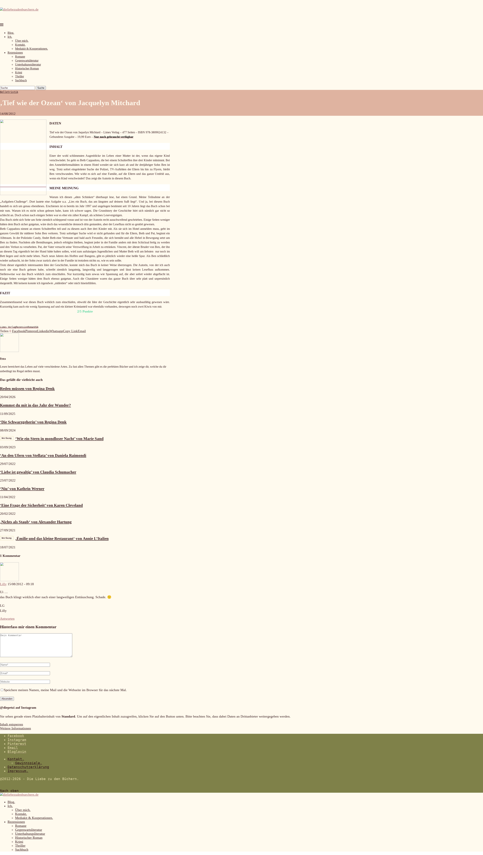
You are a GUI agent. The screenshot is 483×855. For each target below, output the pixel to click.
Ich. (10, 36)
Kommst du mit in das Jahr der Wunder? (35, 405)
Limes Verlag (8, 327)
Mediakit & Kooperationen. (31, 48)
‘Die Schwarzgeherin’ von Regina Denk (33, 422)
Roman (31, 327)
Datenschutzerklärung (28, 767)
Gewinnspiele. (28, 763)
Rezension (22, 327)
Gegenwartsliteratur (26, 60)
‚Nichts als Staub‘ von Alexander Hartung (36, 522)
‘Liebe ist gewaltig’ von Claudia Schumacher (38, 472)
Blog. (11, 32)
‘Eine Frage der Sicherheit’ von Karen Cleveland (41, 505)
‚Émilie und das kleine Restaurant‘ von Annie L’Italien (55, 538)
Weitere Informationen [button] (15, 728)
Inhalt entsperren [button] (11, 724)
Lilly (3, 584)
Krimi (18, 72)
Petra (3, 358)
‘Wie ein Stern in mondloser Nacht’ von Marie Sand (53, 438)
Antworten (7, 618)
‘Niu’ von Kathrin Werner (22, 488)
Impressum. (18, 771)
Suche (40, 87)
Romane (20, 56)
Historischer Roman (27, 68)
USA (36, 327)
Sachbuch (21, 80)
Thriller (19, 76)
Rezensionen (15, 52)
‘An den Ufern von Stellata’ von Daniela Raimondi (43, 455)
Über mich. (21, 40)
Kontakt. (20, 44)
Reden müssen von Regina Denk (27, 388)
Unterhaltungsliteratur (28, 64)
